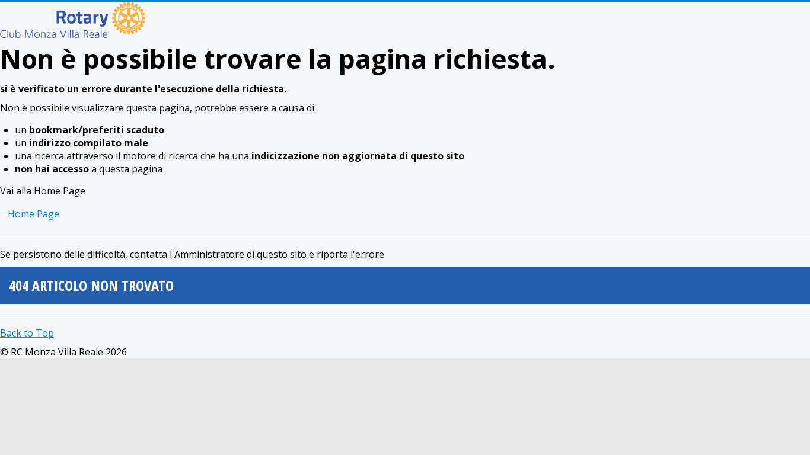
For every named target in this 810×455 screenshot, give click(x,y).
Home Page (33, 213)
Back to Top (27, 332)
